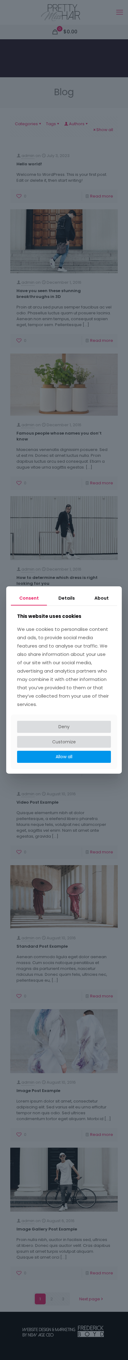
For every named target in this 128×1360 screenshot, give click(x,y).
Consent (29, 598)
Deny (64, 727)
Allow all (64, 757)
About (101, 598)
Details (66, 598)
